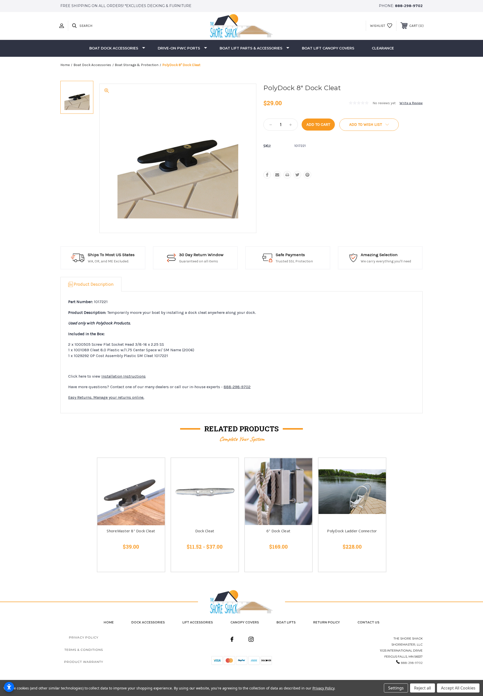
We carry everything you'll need (386, 261)
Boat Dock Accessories (113, 48)
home (109, 622)
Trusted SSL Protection (294, 261)
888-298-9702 (409, 6)
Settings (396, 688)
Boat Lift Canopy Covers (328, 48)
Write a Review (411, 103)
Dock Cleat (204, 530)
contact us (368, 622)
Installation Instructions (123, 376)
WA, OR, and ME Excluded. (108, 261)
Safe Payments (290, 254)
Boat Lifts (286, 622)
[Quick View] (155, 468)
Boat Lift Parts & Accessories (251, 48)
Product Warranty (83, 662)
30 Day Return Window (201, 254)
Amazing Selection (379, 254)
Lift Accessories (197, 622)
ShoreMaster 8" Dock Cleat (131, 530)
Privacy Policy (83, 637)
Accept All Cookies (458, 688)
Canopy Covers (244, 622)
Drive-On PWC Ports (179, 48)
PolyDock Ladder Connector (352, 530)
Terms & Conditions (83, 650)
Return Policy (326, 622)
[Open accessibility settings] (9, 687)
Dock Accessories (148, 622)
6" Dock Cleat (278, 530)
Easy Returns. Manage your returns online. (106, 397)
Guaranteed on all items (198, 261)
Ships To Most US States (111, 254)
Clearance (383, 48)
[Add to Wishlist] (155, 481)
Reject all (422, 688)
